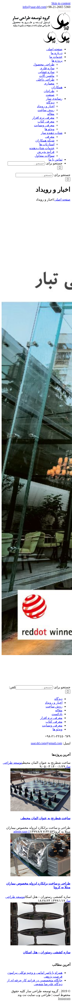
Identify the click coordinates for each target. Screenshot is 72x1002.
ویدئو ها (57, 729)
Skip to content (60, 3)
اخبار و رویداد (53, 702)
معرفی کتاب (54, 721)
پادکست (57, 714)
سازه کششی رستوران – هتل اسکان (46, 952)
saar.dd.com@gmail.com (46, 743)
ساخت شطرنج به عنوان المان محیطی (45, 818)
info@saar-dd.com (34, 7)
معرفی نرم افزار (51, 718)
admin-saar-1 (21, 831)
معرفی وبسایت (52, 725)
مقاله (58, 710)
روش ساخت (54, 706)
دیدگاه (58, 698)
